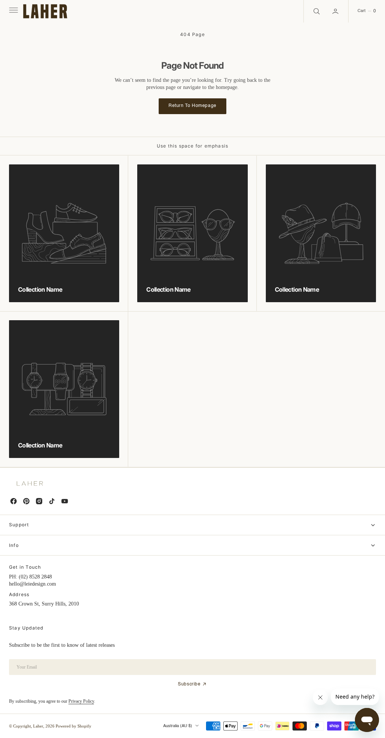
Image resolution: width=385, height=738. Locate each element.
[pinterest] (26, 501)
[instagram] (39, 501)
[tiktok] (51, 501)
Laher (38, 726)
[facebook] (13, 501)
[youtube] (64, 501)
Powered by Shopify (73, 726)
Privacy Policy (81, 701)
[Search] (316, 11)
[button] (13, 11)
